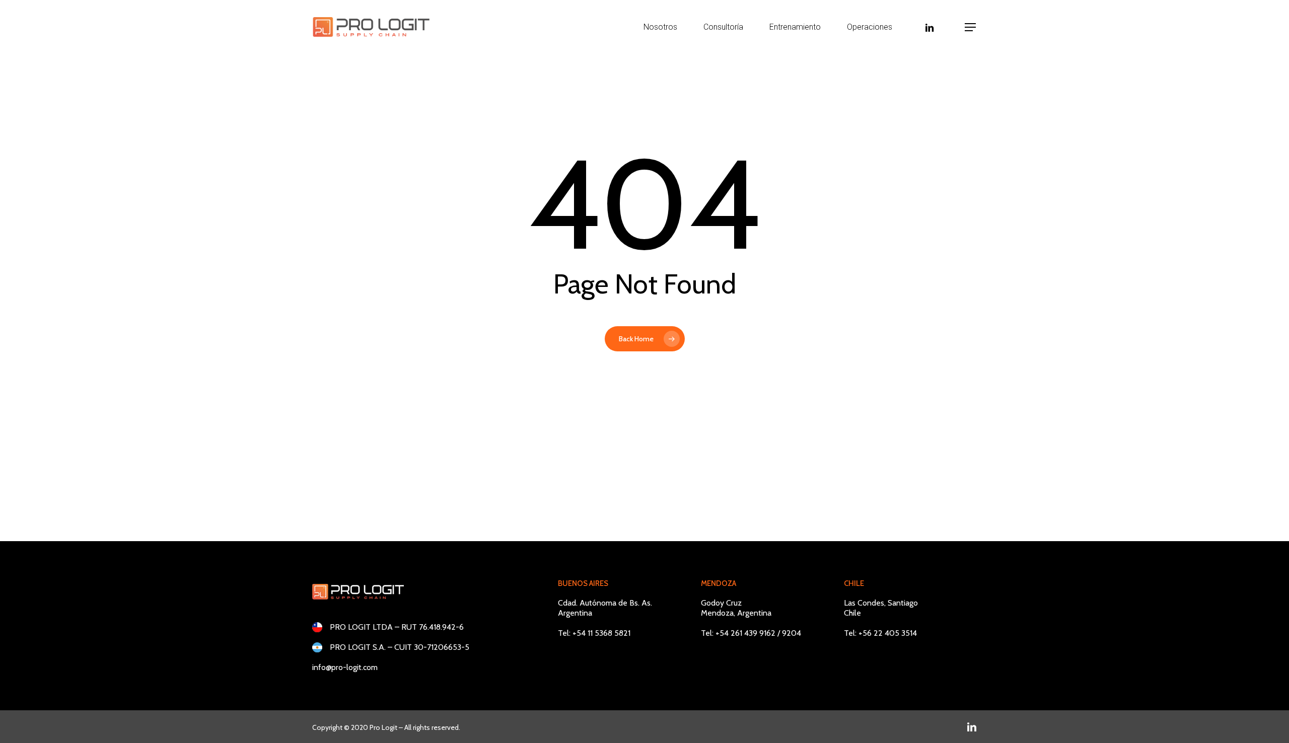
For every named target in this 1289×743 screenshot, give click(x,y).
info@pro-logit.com (345, 667)
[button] (971, 27)
